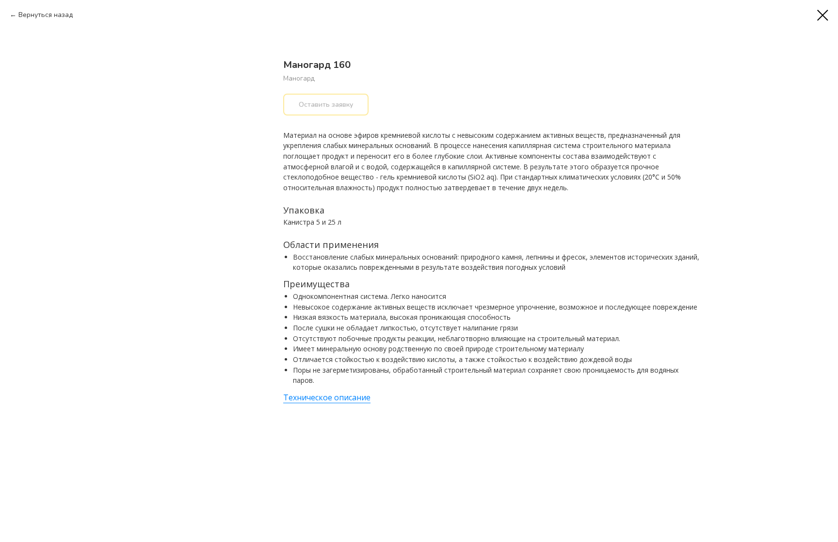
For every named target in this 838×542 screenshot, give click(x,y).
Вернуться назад (45, 14)
